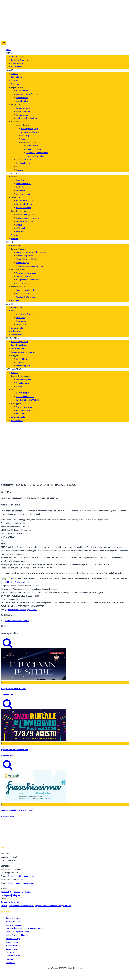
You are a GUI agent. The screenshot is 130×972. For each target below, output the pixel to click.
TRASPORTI (21, 362)
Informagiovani (28, 135)
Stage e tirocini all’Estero (27, 259)
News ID (14, 372)
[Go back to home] (8, 35)
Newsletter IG (17, 67)
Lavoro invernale (23, 111)
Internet (24, 139)
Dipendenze (21, 321)
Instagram (6, 895)
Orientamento (17, 63)
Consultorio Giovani (24, 314)
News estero (16, 245)
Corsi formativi (22, 383)
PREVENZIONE (22, 393)
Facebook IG (6, 892)
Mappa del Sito (64, 905)
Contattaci (10, 14)
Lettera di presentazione (37, 152)
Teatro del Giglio (13, 938)
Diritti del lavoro (23, 163)
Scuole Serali (21, 190)
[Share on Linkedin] (7, 626)
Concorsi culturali (18, 348)
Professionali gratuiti (25, 214)
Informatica (21, 228)
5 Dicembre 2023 (13, 478)
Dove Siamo (11, 7)
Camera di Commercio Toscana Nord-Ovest (24, 928)
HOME (8, 49)
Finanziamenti (22, 98)
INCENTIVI (20, 386)
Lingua (19, 225)
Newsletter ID (17, 420)
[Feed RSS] (7, 19)
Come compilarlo (33, 149)
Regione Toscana (13, 925)
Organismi (20, 414)
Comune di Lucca (13, 918)
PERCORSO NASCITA (25, 396)
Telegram (16, 895)
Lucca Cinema (12, 942)
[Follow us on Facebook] (6, 23)
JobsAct (19, 166)
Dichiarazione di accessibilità (21, 905)
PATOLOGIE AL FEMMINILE (27, 400)
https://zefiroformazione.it (18, 582)
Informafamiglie (18, 417)
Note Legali (14, 902)
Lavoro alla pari (22, 262)
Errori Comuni (32, 146)
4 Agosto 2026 (7, 756)
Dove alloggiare (23, 366)
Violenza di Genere (24, 407)
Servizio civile (17, 328)
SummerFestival (13, 945)
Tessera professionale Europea (29, 266)
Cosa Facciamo (17, 56)
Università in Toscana (25, 201)
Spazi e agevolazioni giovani (23, 352)
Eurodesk (15, 300)
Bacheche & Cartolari (20, 60)
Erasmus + (10, 962)
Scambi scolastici (23, 276)
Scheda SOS (21, 324)
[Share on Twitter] (5, 626)
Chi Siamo (10, 3)
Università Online (23, 207)
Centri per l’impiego (29, 128)
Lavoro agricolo (23, 108)
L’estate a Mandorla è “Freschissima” (17, 810)
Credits (4, 905)
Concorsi (15, 84)
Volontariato (16, 331)
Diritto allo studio (24, 204)
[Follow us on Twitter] (7, 26)
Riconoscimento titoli (25, 283)
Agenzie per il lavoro (30, 132)
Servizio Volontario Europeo (28, 290)
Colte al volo (16, 77)
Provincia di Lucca (13, 921)
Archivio (9, 475)
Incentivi (19, 170)
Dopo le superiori (23, 183)
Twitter (28, 892)
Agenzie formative (24, 194)
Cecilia (9, 471)
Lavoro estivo (22, 115)
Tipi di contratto (23, 159)
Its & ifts (20, 187)
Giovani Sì (10, 952)
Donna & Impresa (23, 379)
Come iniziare (22, 91)
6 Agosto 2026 (7, 695)
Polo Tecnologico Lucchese (17, 932)
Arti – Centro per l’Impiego (17, 935)
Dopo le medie (22, 180)
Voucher (14, 238)
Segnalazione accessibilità (46, 905)
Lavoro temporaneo (24, 256)
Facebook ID (18, 892)
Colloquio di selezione (35, 156)
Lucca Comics (12, 949)
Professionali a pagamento (27, 218)
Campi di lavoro (22, 293)
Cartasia (9, 959)
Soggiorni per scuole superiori (29, 280)
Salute (14, 311)
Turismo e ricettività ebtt (27, 118)
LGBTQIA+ (20, 317)
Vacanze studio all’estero (27, 273)
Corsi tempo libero (19, 345)
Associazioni (16, 335)
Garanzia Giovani (13, 956)
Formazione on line (24, 221)
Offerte (14, 73)
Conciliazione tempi (24, 410)
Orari (8, 10)
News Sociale (16, 307)
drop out (20, 232)
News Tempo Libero (19, 341)
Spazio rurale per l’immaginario (14, 749)
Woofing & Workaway (25, 297)
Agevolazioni (21, 359)
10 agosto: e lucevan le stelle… (13, 689)
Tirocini (14, 80)
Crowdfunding (22, 101)
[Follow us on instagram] (7, 30)
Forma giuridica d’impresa (27, 94)
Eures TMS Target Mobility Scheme (31, 252)
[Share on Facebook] (2, 626)
